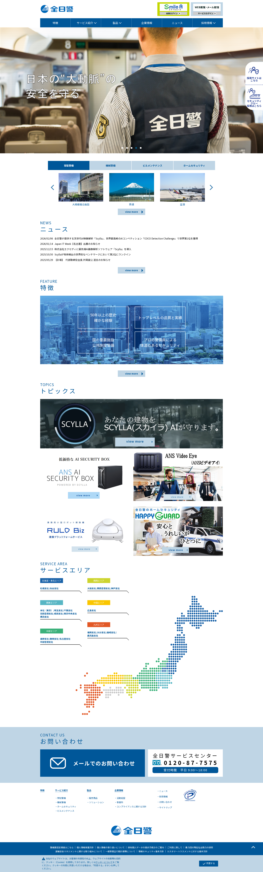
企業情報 (146, 22)
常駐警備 (61, 798)
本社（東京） (46, 610)
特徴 (55, 22)
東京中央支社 (70, 613)
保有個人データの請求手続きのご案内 (146, 847)
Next (209, 190)
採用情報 (163, 796)
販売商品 (93, 798)
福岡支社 (91, 632)
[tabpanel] (131, 90)
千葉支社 (68, 610)
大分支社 (101, 632)
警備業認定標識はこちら (62, 847)
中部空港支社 (46, 641)
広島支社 (91, 610)
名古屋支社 (65, 638)
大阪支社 (91, 588)
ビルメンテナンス (65, 810)
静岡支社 (54, 638)
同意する (208, 863)
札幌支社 (44, 588)
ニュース (177, 22)
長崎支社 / (112, 632)
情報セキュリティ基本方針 (151, 851)
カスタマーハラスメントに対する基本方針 (187, 851)
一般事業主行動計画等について (120, 851)
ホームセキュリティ (66, 806)
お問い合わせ (165, 801)
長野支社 (44, 638)
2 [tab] (126, 148)
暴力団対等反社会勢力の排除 (199, 847)
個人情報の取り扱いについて (111, 847)
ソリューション (96, 802)
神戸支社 (115, 588)
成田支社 (58, 613)
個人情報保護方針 (85, 847)
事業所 (120, 802)
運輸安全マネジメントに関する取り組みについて (78, 851)
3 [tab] (131, 148)
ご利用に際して (174, 847)
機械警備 (61, 802)
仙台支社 (54, 588)
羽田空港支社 (46, 613)
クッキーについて (104, 862)
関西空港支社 (103, 588)
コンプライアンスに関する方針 (131, 806)
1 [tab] (122, 148)
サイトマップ (165, 807)
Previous (53, 190)
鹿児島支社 (92, 635)
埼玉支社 (58, 610)
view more (131, 211)
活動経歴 (121, 798)
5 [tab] (140, 148)
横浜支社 (44, 616)
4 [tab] (136, 148)
